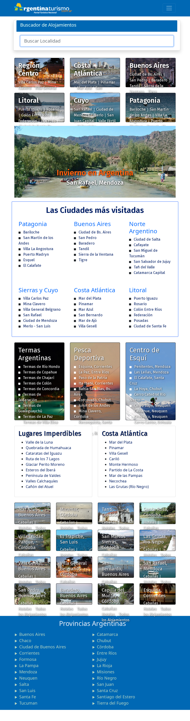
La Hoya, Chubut (148, 389)
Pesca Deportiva (89, 354)
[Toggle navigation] (169, 8)
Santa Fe (27, 696)
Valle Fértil (107, 121)
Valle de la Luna (39, 442)
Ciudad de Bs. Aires (146, 74)
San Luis (27, 690)
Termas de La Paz (38, 416)
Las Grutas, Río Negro (155, 539)
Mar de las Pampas (125, 475)
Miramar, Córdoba (69, 512)
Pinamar (108, 82)
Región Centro (29, 70)
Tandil (135, 86)
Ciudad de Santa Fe (150, 326)
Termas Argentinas (34, 354)
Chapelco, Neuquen (151, 416)
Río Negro (107, 678)
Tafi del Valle (144, 267)
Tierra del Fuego (113, 703)
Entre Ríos (107, 653)
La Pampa (28, 665)
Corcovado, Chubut (95, 400)
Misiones (105, 671)
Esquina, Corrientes (95, 366)
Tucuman (28, 703)
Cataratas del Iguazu (44, 453)
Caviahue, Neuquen (150, 411)
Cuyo (81, 100)
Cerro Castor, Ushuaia (152, 422)
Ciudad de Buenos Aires (42, 647)
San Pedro (138, 80)
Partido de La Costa (126, 469)
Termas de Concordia (41, 389)
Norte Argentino (143, 227)
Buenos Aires (149, 66)
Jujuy (101, 659)
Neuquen (28, 678)
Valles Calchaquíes (42, 481)
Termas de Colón (37, 383)
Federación (27, 121)
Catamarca (107, 634)
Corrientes (29, 653)
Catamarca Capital (149, 272)
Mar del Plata (85, 82)
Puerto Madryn (36, 254)
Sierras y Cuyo (38, 290)
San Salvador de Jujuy (152, 261)
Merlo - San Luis (37, 326)
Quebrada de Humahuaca (48, 447)
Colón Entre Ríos (35, 115)
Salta (24, 684)
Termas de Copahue (40, 372)
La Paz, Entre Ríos (94, 372)
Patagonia (145, 100)
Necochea (118, 481)
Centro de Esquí (144, 354)
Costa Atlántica (88, 70)
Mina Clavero (34, 304)
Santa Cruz (107, 690)
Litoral (28, 100)
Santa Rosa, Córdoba (155, 512)
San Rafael (83, 109)
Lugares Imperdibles (49, 433)
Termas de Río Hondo (41, 366)
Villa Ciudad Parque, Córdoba (31, 542)
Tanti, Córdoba (110, 512)
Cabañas (25, 522)
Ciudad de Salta (147, 239)
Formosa (27, 659)
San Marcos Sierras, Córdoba (114, 542)
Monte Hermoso (123, 464)
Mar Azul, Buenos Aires (32, 512)
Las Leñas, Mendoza (151, 372)
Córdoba (105, 647)
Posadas (48, 121)
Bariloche (138, 109)
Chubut (104, 640)
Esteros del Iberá (40, 469)
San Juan (105, 684)
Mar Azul (84, 88)
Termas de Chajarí (38, 378)
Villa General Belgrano (41, 309)
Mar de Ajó (88, 320)
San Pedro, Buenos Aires (32, 592)
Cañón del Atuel (39, 486)
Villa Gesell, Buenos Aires (32, 566)
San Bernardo (90, 315)
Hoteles (24, 528)
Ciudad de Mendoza (40, 320)
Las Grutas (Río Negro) (129, 486)
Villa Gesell (88, 326)
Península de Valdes (43, 475)
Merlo (98, 115)
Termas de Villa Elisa (40, 422)
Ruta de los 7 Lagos (43, 458)
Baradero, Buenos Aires (73, 592)
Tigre (152, 92)
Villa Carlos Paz (31, 82)
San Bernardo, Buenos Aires (115, 568)
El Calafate (32, 265)
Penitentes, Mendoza (152, 366)
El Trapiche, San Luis (72, 539)
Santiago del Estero (116, 696)
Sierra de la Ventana (96, 254)
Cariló (114, 458)
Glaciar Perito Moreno (45, 464)
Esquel (29, 260)
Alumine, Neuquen (94, 433)
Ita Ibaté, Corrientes (96, 383)
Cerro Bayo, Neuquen (152, 405)
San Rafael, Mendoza (155, 566)
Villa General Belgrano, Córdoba (73, 568)
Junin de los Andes (94, 405)
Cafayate (141, 245)
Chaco (25, 640)
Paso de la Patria (93, 378)
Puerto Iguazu (30, 109)
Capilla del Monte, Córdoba (113, 595)
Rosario (52, 109)
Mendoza (28, 671)
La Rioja (104, 665)
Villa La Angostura (38, 249)
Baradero (159, 80)
